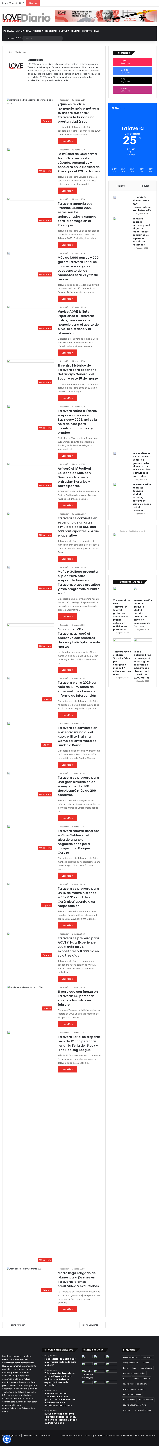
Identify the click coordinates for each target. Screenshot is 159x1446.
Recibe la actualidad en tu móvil (132, 531)
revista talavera (146, 1399)
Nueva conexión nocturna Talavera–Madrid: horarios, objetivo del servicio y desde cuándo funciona (142, 497)
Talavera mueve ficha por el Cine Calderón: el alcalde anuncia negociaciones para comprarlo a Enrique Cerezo (78, 842)
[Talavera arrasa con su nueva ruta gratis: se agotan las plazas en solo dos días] (99, 1384)
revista (126, 1378)
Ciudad (75, 31)
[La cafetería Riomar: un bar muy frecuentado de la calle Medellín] (121, 201)
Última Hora (23, 31)
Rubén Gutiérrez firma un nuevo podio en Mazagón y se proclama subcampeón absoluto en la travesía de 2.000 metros (142, 664)
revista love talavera (132, 1394)
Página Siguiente (90, 1325)
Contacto (78, 1435)
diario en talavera (130, 1363)
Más (96, 31)
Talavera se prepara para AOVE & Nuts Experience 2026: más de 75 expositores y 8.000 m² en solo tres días (78, 947)
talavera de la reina (143, 1410)
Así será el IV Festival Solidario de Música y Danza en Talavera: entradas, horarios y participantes (74, 477)
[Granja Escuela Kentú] (111, 1385)
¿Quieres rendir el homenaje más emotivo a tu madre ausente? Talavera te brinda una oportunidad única (78, 113)
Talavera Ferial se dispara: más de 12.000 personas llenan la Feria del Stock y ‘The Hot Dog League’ (79, 1043)
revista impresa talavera (133, 1389)
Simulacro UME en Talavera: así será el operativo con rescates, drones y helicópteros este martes (79, 638)
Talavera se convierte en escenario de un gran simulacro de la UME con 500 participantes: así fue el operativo (78, 527)
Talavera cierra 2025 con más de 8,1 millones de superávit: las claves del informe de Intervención (77, 689)
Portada (8, 31)
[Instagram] (40, 85)
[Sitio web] (29, 85)
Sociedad (51, 31)
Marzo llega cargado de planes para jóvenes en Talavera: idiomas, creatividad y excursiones (78, 1279)
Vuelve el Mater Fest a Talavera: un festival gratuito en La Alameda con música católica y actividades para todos (142, 465)
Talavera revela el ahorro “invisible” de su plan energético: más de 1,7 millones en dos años (122, 663)
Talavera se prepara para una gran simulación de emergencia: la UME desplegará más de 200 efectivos (78, 786)
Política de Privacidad (108, 1435)
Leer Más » (67, 141)
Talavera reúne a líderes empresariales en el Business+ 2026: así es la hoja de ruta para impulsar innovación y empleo (77, 422)
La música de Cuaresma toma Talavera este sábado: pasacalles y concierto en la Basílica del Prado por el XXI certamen (79, 162)
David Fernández (130, 1357)
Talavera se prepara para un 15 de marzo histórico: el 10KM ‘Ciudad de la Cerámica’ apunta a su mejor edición (78, 897)
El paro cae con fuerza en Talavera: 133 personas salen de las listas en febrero (78, 998)
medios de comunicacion (134, 1373)
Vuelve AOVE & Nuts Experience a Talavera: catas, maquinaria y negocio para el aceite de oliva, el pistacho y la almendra (78, 322)
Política (38, 31)
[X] (37, 85)
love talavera (146, 1368)
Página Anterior (17, 1325)
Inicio (11, 52)
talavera (126, 1410)
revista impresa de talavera (135, 1384)
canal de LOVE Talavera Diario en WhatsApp (51, 77)
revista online (129, 1399)
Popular (145, 185)
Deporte (87, 31)
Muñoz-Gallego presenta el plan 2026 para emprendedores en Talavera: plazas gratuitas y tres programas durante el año (79, 582)
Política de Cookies (130, 1435)
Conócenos (66, 1435)
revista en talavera (142, 1378)
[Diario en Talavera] (26, 17)
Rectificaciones (148, 1435)
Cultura (64, 31)
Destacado (147, 1357)
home (125, 1368)
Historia (146, 1363)
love (134, 1368)
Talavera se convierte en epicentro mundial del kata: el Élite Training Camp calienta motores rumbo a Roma (77, 736)
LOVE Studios (44, 1435)
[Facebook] (33, 85)
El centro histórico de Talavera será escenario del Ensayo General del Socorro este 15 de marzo (78, 372)
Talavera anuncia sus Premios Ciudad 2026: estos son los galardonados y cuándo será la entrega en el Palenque (77, 214)
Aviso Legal (90, 1435)
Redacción (35, 60)
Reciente (121, 185)
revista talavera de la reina (134, 1405)
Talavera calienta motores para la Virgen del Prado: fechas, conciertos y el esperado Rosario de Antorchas (142, 231)
